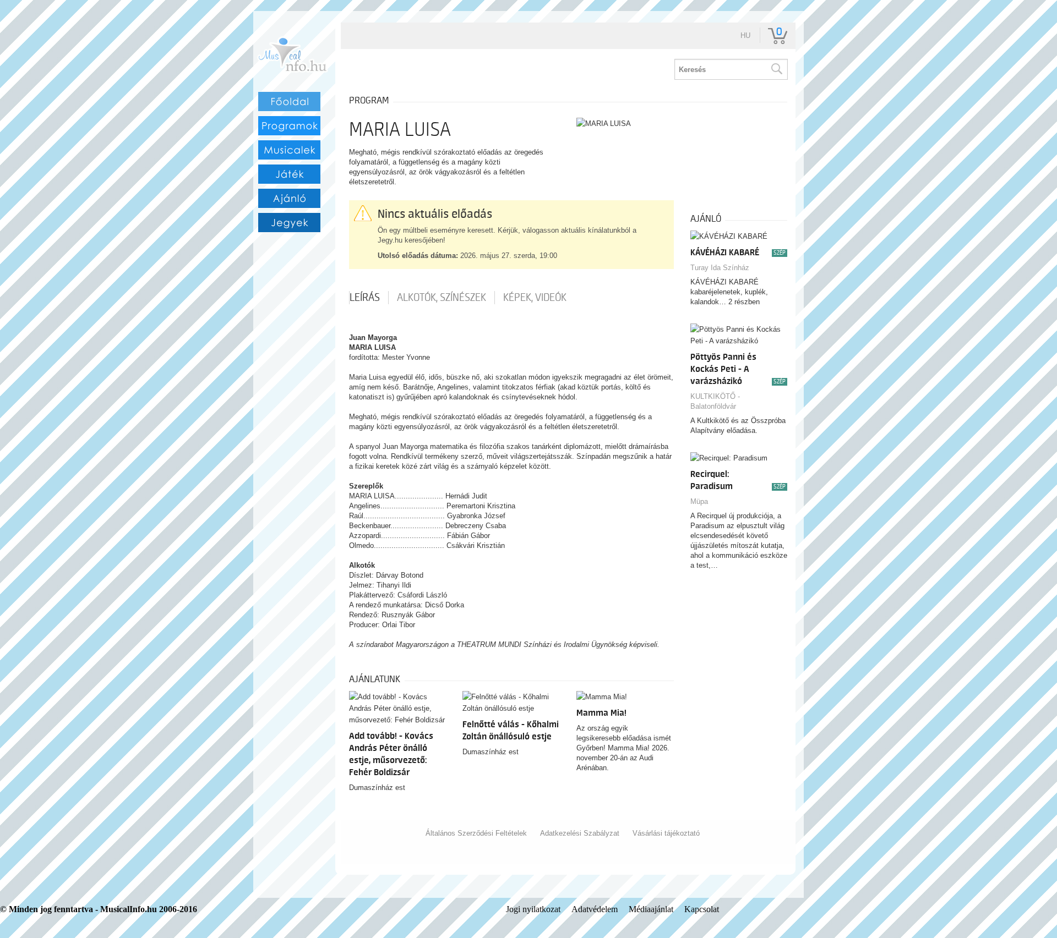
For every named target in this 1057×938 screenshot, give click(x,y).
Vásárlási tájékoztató (666, 833)
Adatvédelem (594, 909)
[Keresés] (776, 69)
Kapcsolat (701, 909)
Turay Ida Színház (719, 268)
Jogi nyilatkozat (533, 909)
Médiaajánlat (651, 909)
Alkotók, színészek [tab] (441, 298)
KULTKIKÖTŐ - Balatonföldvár (715, 401)
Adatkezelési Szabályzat (579, 833)
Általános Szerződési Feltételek (476, 833)
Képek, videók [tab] (534, 298)
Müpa (699, 501)
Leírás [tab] (365, 298)
